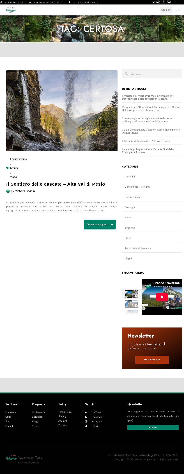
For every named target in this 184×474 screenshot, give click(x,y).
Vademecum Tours (30, 457)
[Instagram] (163, 2)
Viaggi (13, 176)
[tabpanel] (162, 297)
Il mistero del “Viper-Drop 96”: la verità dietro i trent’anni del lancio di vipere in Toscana (148, 97)
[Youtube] (169, 2)
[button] (154, 2)
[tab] (132, 294)
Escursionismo (18, 158)
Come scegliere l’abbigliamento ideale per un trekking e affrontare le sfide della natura (147, 120)
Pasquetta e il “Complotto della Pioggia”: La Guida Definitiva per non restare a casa (150, 108)
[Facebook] (158, 2)
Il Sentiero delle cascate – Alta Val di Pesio (146, 141)
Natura (14, 167)
